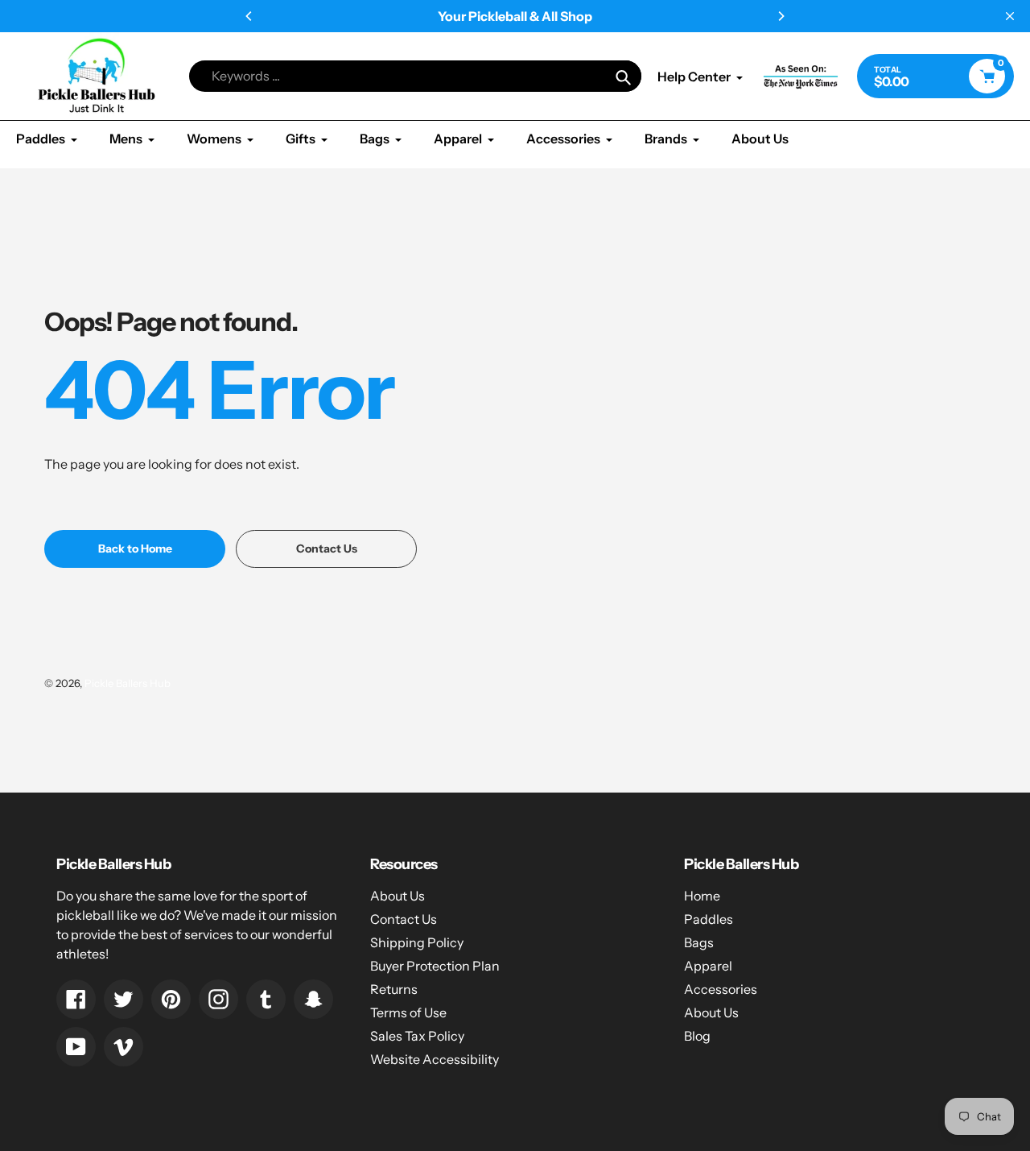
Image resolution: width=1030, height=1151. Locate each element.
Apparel (708, 966)
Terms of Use (408, 1012)
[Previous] (249, 16)
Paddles (708, 919)
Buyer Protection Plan (435, 966)
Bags (699, 942)
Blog (697, 1036)
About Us (397, 896)
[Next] (780, 16)
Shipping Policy (417, 942)
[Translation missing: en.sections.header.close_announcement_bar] (1010, 16)
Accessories (720, 989)
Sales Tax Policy (417, 1036)
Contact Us (403, 919)
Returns (394, 989)
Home (702, 896)
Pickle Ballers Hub (127, 683)
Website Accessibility (434, 1059)
